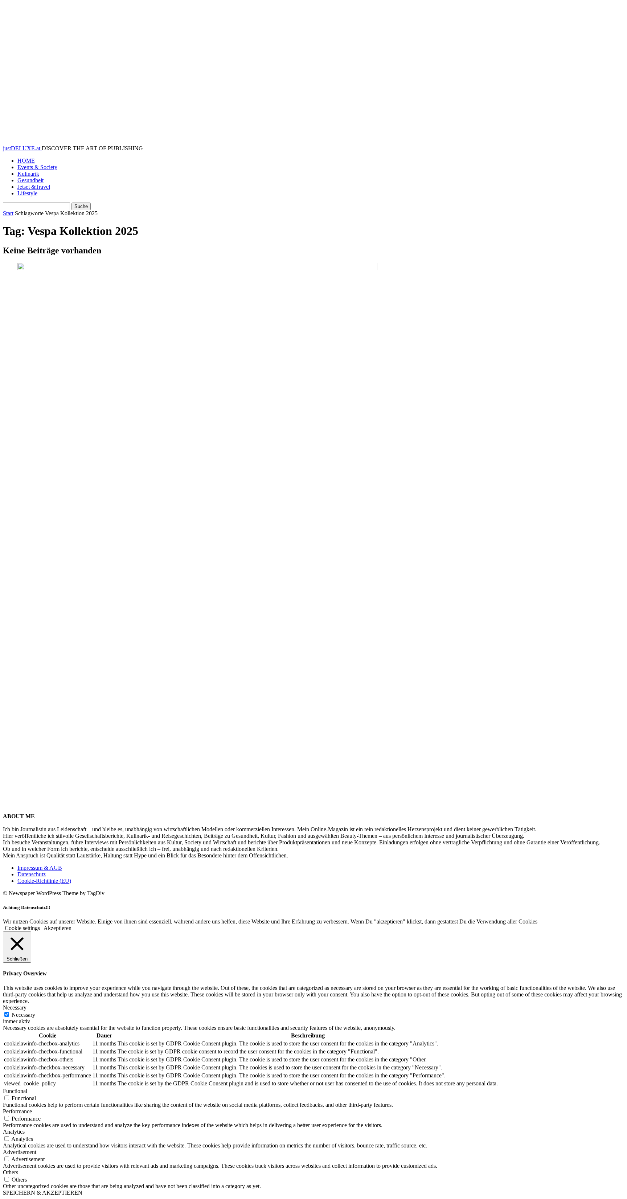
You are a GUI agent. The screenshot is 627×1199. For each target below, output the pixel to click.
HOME (26, 161)
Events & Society (37, 167)
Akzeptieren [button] (57, 928)
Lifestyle (27, 193)
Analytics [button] (14, 1132)
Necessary (23, 1015)
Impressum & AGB (39, 868)
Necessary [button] (14, 1007)
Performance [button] (17, 1111)
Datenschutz (31, 874)
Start (8, 213)
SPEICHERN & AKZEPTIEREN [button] (42, 1193)
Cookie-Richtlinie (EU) (44, 881)
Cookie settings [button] (22, 928)
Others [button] (10, 1172)
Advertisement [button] (19, 1152)
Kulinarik (28, 174)
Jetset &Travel (33, 187)
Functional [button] (15, 1091)
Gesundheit (30, 180)
